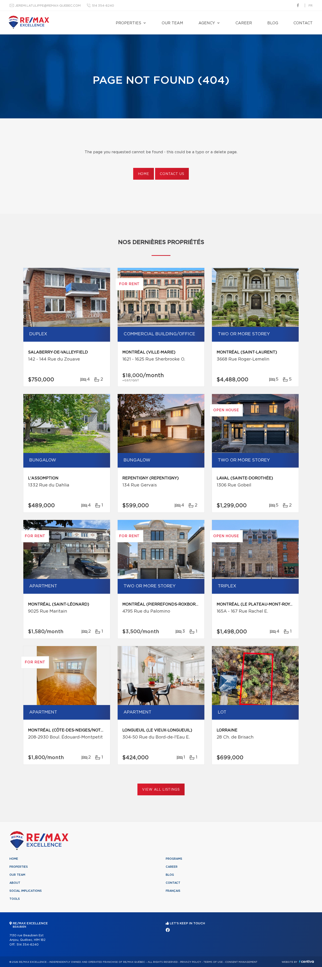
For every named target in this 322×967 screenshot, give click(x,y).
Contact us (172, 174)
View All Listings (161, 789)
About (14, 882)
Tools (14, 898)
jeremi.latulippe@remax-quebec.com (48, 5)
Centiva (306, 961)
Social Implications (25, 890)
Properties (128, 23)
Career (243, 23)
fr (311, 5)
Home (143, 174)
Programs (174, 858)
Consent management (241, 962)
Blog (272, 23)
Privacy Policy (190, 962)
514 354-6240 (103, 5)
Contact (303, 23)
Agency (206, 23)
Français (173, 890)
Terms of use (213, 962)
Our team (172, 23)
